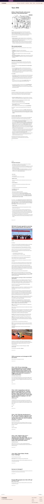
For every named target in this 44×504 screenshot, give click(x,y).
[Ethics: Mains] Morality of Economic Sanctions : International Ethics (21, 12)
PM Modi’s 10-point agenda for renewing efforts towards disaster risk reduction (22, 227)
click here (22, 348)
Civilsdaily (4, 3)
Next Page (40, 494)
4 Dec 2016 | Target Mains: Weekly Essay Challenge (20, 454)
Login (41, 3)
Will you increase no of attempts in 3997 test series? (22, 357)
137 (3, 494)
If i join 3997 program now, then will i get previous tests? (22, 480)
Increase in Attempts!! (17, 469)
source (13, 30)
